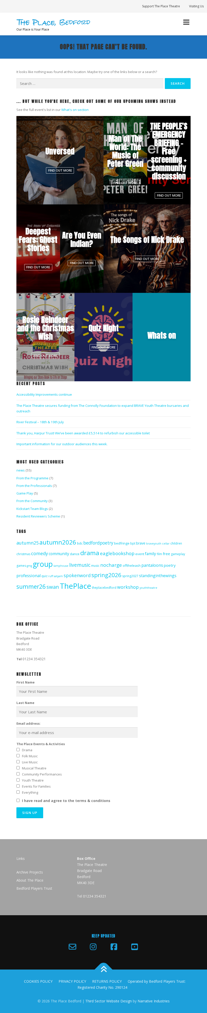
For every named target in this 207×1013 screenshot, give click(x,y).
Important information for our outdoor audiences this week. (62, 444)
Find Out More (60, 170)
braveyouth (153, 543)
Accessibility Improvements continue (44, 394)
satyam (58, 576)
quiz (44, 576)
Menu (186, 22)
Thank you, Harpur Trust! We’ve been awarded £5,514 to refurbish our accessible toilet (83, 433)
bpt (132, 543)
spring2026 (106, 575)
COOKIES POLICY (38, 981)
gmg (29, 566)
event (139, 554)
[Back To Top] (104, 970)
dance (75, 554)
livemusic (79, 564)
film (159, 554)
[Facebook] (114, 947)
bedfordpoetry (98, 543)
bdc (80, 543)
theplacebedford (104, 587)
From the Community (32, 501)
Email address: (28, 723)
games (21, 565)
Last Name (25, 702)
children (176, 543)
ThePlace (75, 586)
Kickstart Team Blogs (32, 508)
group (43, 564)
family (150, 553)
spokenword (77, 575)
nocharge (111, 565)
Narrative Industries (154, 1001)
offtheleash (132, 565)
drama (89, 553)
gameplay (178, 554)
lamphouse (61, 566)
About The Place (29, 880)
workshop (128, 587)
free (166, 553)
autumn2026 (57, 542)
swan (52, 586)
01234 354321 (34, 658)
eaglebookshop (117, 553)
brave (140, 543)
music (95, 565)
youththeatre (148, 588)
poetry (170, 565)
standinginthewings (157, 575)
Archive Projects (29, 872)
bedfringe (122, 543)
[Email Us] (72, 947)
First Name (25, 682)
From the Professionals (34, 485)
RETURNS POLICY (107, 981)
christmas (23, 554)
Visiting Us (196, 6)
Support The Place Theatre (161, 6)
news (20, 470)
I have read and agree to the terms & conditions (66, 800)
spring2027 (130, 576)
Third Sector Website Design (108, 1001)
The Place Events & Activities (40, 744)
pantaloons (152, 565)
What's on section (75, 109)
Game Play (24, 493)
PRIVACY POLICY (72, 981)
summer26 (31, 587)
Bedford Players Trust (34, 888)
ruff (50, 576)
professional (28, 575)
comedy (39, 553)
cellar (166, 543)
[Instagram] (93, 947)
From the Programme (32, 478)
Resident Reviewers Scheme (38, 516)
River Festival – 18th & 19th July (40, 422)
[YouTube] (134, 947)
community (59, 553)
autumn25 (27, 543)
